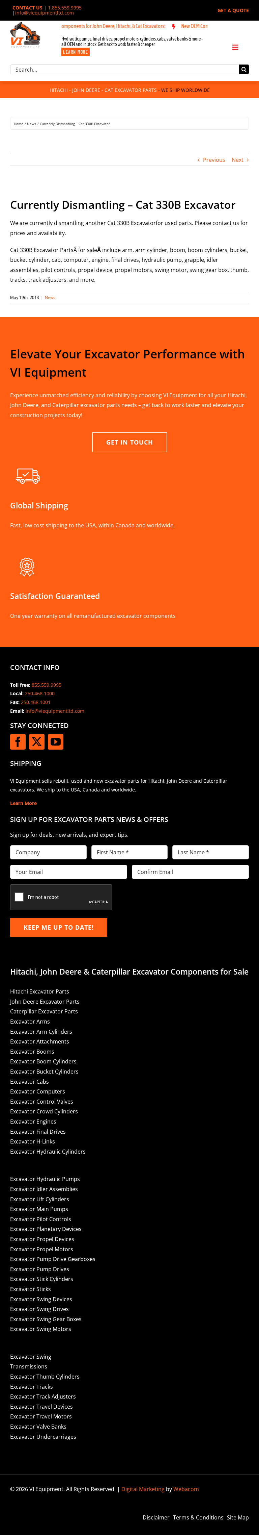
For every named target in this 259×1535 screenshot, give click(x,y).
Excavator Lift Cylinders (39, 1199)
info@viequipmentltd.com (44, 12)
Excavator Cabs (29, 1081)
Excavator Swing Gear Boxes (46, 1319)
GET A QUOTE (233, 10)
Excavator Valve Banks (38, 1426)
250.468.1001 (36, 702)
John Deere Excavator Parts (45, 1001)
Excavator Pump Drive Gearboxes (52, 1259)
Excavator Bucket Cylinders (44, 1071)
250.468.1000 (40, 693)
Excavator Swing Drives (39, 1309)
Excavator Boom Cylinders (43, 1061)
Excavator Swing (30, 1356)
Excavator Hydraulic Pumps (45, 1179)
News (50, 297)
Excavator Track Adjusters (43, 1396)
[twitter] (37, 742)
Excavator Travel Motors (41, 1416)
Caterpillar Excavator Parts (44, 1011)
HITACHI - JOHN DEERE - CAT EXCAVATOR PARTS (103, 90)
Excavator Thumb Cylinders (45, 1376)
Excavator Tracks (31, 1386)
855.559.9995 (46, 685)
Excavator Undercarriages (43, 1436)
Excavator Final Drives (38, 1131)
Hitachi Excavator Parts (39, 991)
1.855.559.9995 (65, 7)
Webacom (186, 1489)
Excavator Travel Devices (41, 1406)
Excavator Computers (37, 1091)
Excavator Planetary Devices (46, 1229)
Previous (214, 159)
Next (237, 159)
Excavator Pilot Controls (40, 1219)
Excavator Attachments (39, 1041)
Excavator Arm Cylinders (41, 1031)
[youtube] (55, 742)
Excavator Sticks (30, 1289)
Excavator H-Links (32, 1141)
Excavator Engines (33, 1121)
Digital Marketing (143, 1489)
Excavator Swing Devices (41, 1299)
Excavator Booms (32, 1051)
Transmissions (28, 1366)
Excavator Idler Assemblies (44, 1189)
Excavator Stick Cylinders (41, 1279)
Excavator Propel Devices (42, 1239)
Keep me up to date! (59, 927)
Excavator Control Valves (41, 1101)
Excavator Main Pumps (39, 1209)
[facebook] (18, 742)
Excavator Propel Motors (41, 1249)
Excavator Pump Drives (39, 1269)
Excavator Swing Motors (40, 1329)
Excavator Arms (30, 1021)
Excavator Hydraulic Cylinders (48, 1151)
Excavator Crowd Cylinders (44, 1111)
